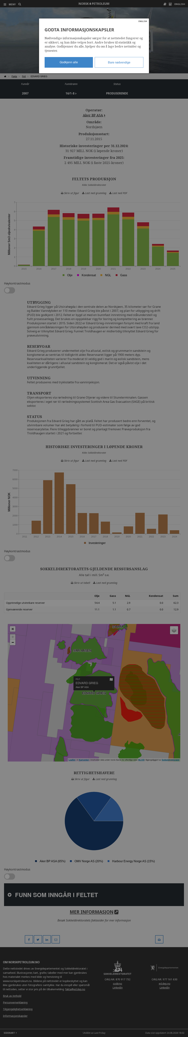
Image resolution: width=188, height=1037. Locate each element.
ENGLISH (142, 21)
